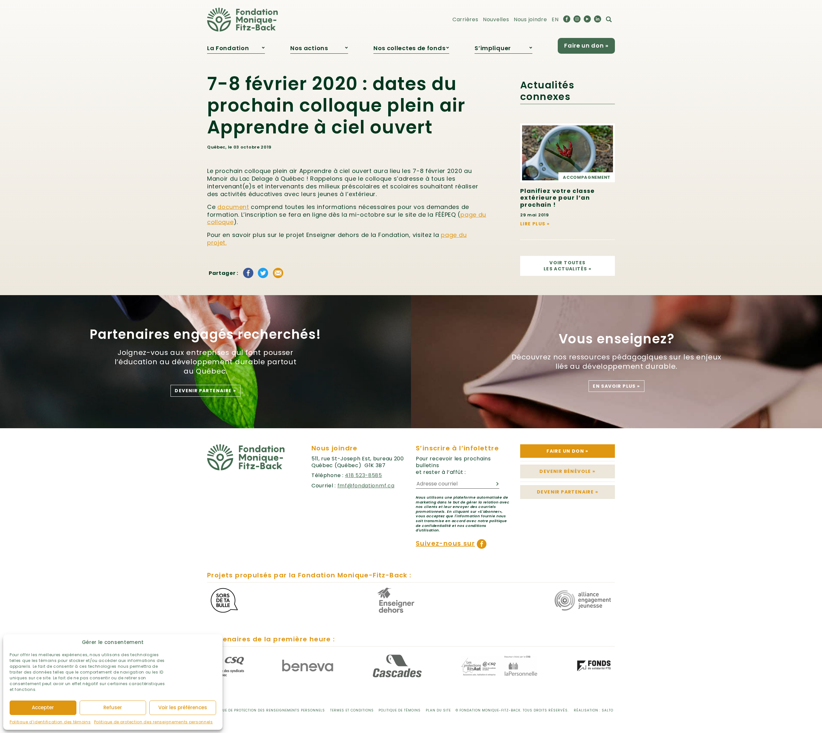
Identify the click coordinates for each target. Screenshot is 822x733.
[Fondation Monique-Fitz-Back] (242, 19)
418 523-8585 (363, 475)
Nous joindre (530, 19)
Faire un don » (586, 45)
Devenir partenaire (205, 390)
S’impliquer (493, 48)
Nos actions (309, 48)
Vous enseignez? (616, 339)
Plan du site (438, 710)
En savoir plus (616, 386)
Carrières (465, 19)
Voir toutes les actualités (567, 265)
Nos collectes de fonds (409, 48)
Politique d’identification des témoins (50, 722)
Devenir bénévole (567, 471)
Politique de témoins (400, 710)
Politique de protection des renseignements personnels (153, 722)
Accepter (43, 707)
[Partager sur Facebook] (248, 273)
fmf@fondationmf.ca (366, 485)
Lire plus (535, 224)
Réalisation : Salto (593, 710)
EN (555, 19)
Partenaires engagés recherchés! (205, 334)
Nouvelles (496, 19)
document (233, 207)
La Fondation (228, 48)
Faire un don (568, 451)
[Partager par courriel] (278, 273)
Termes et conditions (352, 710)
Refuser (112, 707)
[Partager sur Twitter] (263, 273)
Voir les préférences (182, 707)
